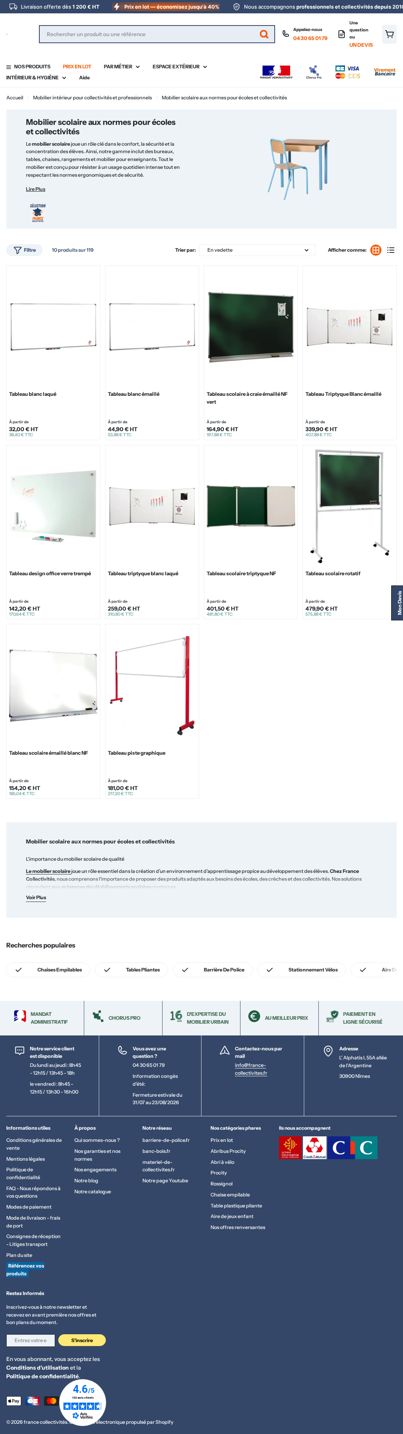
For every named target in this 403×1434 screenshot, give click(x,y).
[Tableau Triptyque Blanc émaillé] (349, 327)
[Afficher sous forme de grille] (376, 250)
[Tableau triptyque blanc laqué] (152, 506)
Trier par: (185, 250)
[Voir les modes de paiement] (328, 67)
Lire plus (35, 189)
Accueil (14, 98)
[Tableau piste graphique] (152, 685)
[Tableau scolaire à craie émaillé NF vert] (251, 327)
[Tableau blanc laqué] (53, 327)
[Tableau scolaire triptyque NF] (251, 506)
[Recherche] (264, 34)
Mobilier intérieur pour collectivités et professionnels (92, 98)
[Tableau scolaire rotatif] (349, 506)
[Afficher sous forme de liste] (391, 250)
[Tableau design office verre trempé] (53, 506)
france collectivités (45, 1422)
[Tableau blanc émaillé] (152, 327)
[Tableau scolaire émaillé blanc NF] (53, 685)
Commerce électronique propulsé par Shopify (121, 1422)
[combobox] (157, 34)
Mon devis (400, 603)
